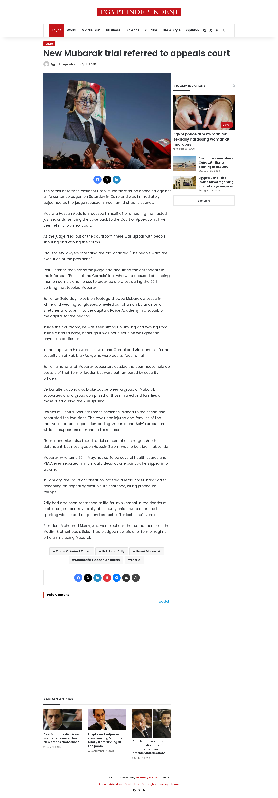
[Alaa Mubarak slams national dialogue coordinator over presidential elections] (151, 723)
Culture (151, 30)
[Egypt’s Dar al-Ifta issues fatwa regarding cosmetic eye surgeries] (184, 182)
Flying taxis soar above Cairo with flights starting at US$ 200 (216, 162)
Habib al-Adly (113, 551)
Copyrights (149, 784)
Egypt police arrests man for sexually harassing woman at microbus (201, 139)
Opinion (192, 30)
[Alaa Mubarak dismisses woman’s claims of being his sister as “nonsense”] (62, 719)
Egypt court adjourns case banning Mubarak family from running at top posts (105, 740)
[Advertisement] (107, 648)
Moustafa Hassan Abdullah (97, 560)
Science (132, 30)
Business (113, 30)
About (103, 784)
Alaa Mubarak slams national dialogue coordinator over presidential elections (148, 747)
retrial (136, 560)
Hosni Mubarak (148, 551)
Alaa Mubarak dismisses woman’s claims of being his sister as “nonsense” (62, 738)
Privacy (163, 784)
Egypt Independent (63, 64)
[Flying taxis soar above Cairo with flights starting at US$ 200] (184, 163)
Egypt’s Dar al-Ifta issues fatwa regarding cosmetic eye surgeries (216, 182)
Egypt (56, 30)
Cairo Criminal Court (73, 551)
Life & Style (172, 30)
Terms (175, 784)
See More (204, 201)
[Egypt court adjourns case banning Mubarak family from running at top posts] (107, 719)
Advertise (115, 784)
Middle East (91, 30)
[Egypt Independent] (139, 12)
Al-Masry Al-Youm (148, 777)
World (71, 30)
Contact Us (132, 784)
